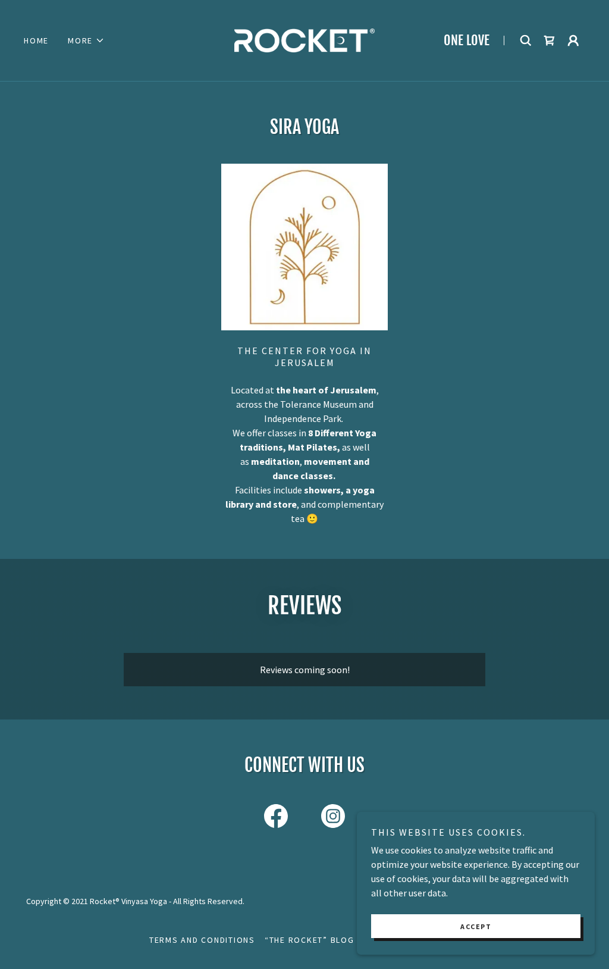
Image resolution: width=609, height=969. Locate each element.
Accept (475, 926)
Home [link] (36, 40)
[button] (86, 40)
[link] (304, 39)
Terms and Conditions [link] (202, 939)
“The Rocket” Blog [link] (309, 939)
